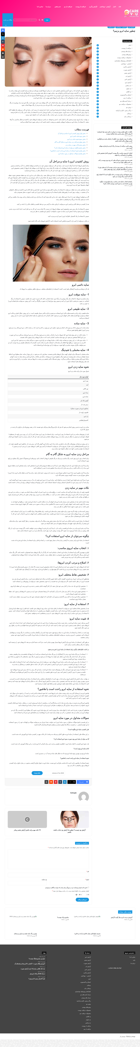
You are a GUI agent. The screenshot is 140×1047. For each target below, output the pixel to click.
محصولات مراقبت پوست (124, 57)
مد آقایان (128, 92)
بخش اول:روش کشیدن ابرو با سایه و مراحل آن (72, 133)
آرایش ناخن (128, 79)
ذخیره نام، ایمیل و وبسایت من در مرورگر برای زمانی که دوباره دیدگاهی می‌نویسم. (66, 887)
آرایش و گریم (93, 6)
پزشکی (129, 113)
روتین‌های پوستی (126, 54)
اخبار (114, 6)
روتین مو (128, 107)
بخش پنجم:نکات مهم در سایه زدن (76, 145)
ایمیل (87, 879)
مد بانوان (128, 88)
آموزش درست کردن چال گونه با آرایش (121, 917)
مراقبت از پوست (80, 6)
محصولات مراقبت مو (125, 104)
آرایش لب (128, 76)
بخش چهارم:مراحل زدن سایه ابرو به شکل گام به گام (70, 142)
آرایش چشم (127, 73)
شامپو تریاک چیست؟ (63, 917)
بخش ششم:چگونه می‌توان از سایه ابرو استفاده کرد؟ (70, 148)
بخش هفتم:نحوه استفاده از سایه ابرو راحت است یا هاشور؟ (68, 151)
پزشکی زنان (127, 116)
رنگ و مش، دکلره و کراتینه (123, 110)
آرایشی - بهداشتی (121, 27)
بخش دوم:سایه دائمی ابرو (78, 136)
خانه (120, 6)
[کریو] (131, 13)
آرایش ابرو (131, 27)
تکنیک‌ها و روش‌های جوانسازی (123, 60)
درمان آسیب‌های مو (125, 101)
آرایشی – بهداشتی (105, 6)
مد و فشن (57, 6)
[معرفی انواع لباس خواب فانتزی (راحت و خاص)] (85, 923)
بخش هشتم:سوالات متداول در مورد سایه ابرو (72, 153)
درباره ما (48, 6)
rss (47, 20)
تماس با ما (40, 6)
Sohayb (73, 793)
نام (87, 871)
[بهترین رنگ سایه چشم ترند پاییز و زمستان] (22, 923)
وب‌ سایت (44, 879)
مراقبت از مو (68, 6)
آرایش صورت (127, 70)
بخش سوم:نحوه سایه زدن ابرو (76, 139)
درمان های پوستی (126, 51)
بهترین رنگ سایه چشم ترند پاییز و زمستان (25, 933)
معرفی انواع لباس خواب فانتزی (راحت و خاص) (87, 933)
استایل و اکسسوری (125, 95)
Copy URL (37, 773)
